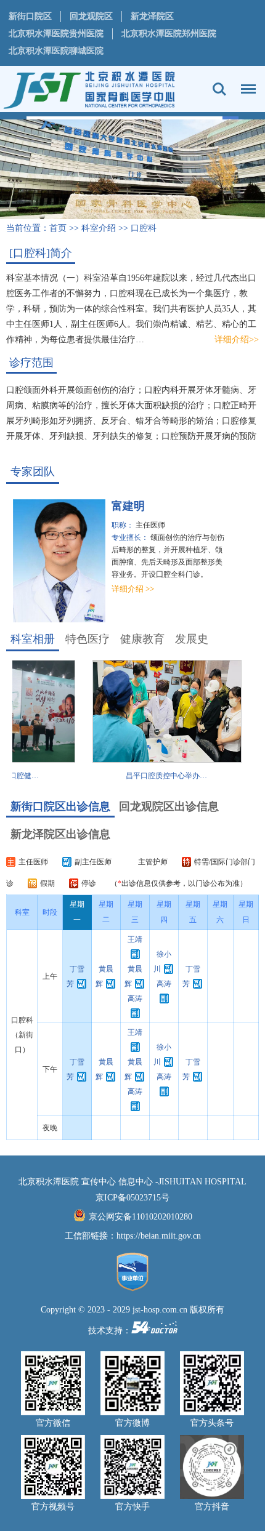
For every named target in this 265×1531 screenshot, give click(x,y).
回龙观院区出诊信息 (169, 806)
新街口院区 (30, 16)
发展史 (191, 639)
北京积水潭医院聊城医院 (56, 50)
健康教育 (142, 639)
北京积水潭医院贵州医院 (56, 33)
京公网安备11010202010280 (140, 1216)
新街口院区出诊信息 (60, 806)
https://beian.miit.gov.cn (158, 1235)
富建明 (118, 506)
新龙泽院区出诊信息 (60, 834)
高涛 (135, 998)
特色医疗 (87, 639)
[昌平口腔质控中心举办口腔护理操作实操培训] (156, 760)
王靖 (135, 939)
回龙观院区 (91, 16)
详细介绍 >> (123, 588)
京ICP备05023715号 (132, 1197)
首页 (58, 228)
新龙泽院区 (152, 16)
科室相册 (32, 639)
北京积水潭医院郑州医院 (168, 33)
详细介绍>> (236, 339)
